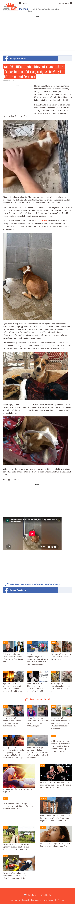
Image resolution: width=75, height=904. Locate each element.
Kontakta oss (48, 900)
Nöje (5, 856)
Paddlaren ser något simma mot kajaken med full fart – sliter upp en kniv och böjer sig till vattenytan (37, 753)
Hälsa (43, 827)
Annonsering (15, 900)
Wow (5, 642)
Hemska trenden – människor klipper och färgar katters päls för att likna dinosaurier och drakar (61, 723)
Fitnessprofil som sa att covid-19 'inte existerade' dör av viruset (61, 656)
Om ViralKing (59, 900)
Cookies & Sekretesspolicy (31, 900)
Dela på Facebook (17, 58)
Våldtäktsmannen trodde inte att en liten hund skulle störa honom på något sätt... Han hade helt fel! (55, 818)
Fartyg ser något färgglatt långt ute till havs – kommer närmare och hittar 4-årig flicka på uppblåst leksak (37, 659)
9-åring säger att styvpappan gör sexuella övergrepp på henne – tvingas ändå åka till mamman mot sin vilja (13, 753)
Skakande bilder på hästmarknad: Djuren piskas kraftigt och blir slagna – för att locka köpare (17, 846)
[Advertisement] (37, 32)
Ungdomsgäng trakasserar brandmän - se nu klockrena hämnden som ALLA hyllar (15, 875)
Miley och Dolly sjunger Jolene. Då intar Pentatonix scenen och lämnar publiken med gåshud (55, 784)
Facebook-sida (40, 221)
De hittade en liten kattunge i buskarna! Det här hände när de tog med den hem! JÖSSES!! (18, 806)
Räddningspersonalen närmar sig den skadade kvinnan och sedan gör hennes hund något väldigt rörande (61, 746)
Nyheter (43, 798)
